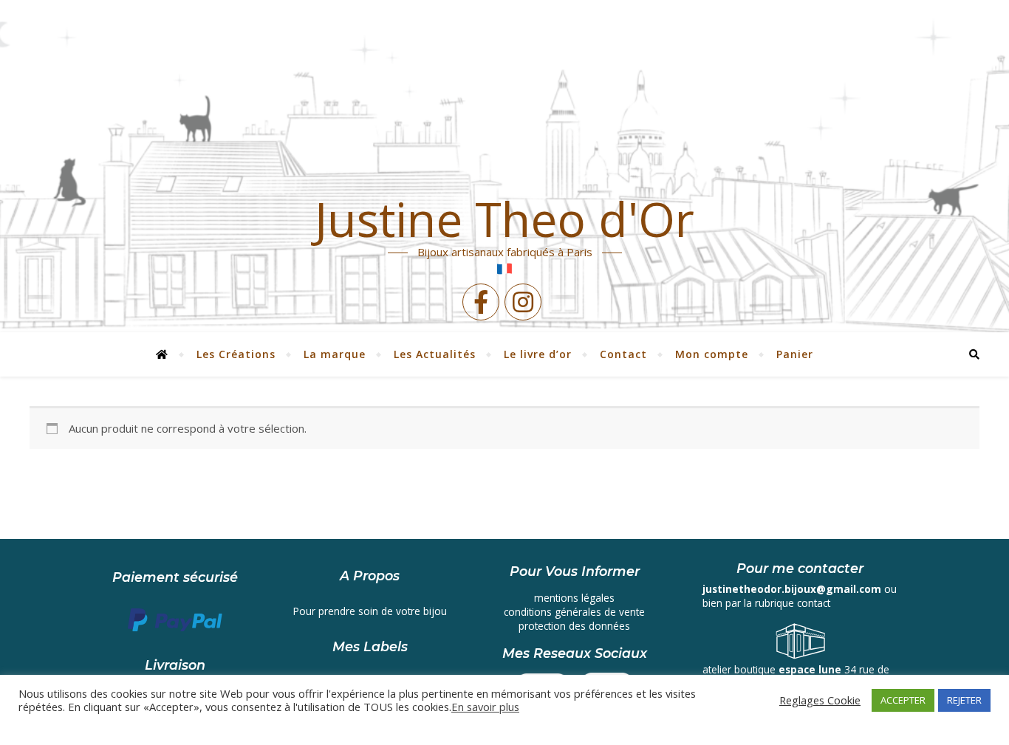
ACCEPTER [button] (903, 700)
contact (813, 603)
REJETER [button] (964, 700)
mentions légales (574, 598)
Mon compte (711, 354)
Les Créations (236, 354)
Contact (623, 354)
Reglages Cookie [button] (820, 700)
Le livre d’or (538, 354)
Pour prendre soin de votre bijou (370, 611)
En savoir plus (485, 706)
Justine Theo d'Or (504, 219)
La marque (335, 354)
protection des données (574, 626)
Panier (794, 354)
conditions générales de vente (574, 612)
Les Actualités (435, 354)
